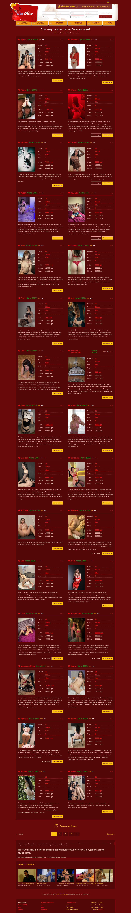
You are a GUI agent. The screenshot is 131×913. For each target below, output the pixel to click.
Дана (42, 905)
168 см (97, 151)
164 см (47, 675)
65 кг (96, 310)
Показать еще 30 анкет (68, 826)
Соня (19, 907)
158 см (47, 151)
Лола (23, 90)
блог (97, 907)
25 (96, 303)
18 (46, 198)
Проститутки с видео (94, 23)
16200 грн (49, 685)
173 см (97, 519)
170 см (47, 48)
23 (96, 516)
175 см (47, 727)
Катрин (73, 142)
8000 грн (98, 162)
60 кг (96, 522)
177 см (97, 98)
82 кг (96, 102)
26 (96, 45)
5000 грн (98, 59)
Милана (74, 193)
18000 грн (99, 633)
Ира (42, 907)
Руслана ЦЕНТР (22, 905)
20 (46, 45)
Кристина (74, 458)
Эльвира (20, 909)
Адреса (100, 902)
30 (46, 356)
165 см (97, 780)
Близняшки (75, 613)
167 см (97, 569)
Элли (72, 405)
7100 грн (49, 109)
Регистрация (91, 6)
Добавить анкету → (71, 902)
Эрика (23, 40)
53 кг (96, 470)
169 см (47, 201)
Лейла (73, 719)
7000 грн (49, 162)
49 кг (47, 522)
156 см (47, 519)
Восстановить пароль (103, 6)
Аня (72, 298)
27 (96, 358)
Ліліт (23, 298)
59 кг (96, 154)
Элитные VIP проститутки (76, 23)
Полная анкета (58, 80)
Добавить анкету (68, 6)
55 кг (96, 783)
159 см (97, 48)
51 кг (96, 730)
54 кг (96, 625)
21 (96, 148)
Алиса (73, 90)
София (73, 245)
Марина (24, 458)
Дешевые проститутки (38, 23)
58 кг (47, 51)
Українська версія (101, 2)
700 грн (48, 317)
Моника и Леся (28, 666)
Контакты (100, 909)
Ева (22, 561)
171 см (47, 254)
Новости (93, 907)
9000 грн (98, 212)
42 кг (96, 257)
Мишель (74, 510)
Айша (23, 193)
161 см (97, 675)
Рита (23, 245)
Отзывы (101, 905)
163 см (47, 414)
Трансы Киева (108, 23)
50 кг (47, 102)
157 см (97, 254)
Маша (73, 771)
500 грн (48, 59)
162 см (47, 98)
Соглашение (94, 909)
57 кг (47, 625)
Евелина (74, 40)
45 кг (47, 257)
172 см (47, 569)
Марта (73, 666)
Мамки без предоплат (75, 352)
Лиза (23, 613)
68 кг (47, 362)
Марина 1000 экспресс (47, 902)
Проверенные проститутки (56, 23)
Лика (72, 561)
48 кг (47, 205)
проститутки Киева (62, 894)
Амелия (24, 142)
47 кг (47, 470)
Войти (84, 6)
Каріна (24, 771)
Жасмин (24, 510)
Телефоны (93, 902)
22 (96, 566)
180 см (47, 307)
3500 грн (98, 317)
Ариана (24, 719)
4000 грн (98, 425)
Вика (23, 405)
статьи (101, 907)
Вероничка (44, 909)
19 (46, 148)
